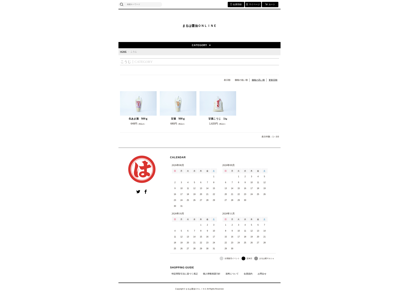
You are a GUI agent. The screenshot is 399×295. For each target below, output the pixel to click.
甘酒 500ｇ (178, 118)
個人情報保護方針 (211, 274)
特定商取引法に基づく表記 (185, 274)
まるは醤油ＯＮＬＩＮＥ (199, 25)
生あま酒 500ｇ (138, 118)
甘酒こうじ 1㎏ (217, 118)
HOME (123, 51)
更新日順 (273, 80)
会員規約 (248, 274)
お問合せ (262, 274)
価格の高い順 (258, 80)
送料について (232, 274)
